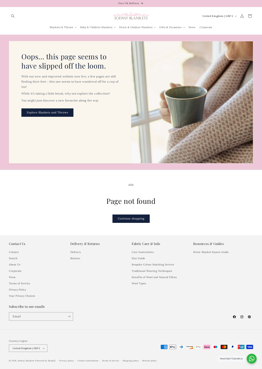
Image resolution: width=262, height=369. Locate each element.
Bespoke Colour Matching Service (153, 264)
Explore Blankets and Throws (47, 112)
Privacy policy (66, 360)
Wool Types (139, 283)
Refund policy (149, 360)
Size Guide (138, 258)
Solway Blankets (26, 361)
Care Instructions (143, 252)
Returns (75, 258)
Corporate (15, 271)
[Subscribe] (69, 316)
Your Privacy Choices (22, 296)
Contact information (88, 360)
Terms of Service (19, 283)
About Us (14, 264)
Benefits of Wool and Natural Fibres (154, 277)
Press (12, 277)
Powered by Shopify (45, 361)
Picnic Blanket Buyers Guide (211, 252)
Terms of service (110, 360)
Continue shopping (131, 218)
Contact (14, 252)
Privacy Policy (17, 289)
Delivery (75, 252)
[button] (13, 16)
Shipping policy (131, 360)
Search (13, 258)
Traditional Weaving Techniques (152, 271)
